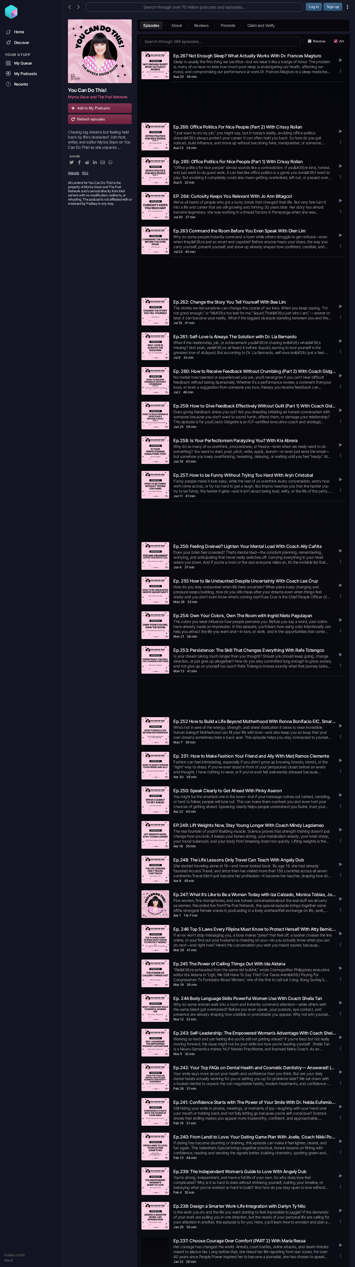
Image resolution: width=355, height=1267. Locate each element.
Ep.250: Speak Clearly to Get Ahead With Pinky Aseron (227, 790)
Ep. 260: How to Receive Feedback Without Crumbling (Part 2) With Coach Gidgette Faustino (254, 371)
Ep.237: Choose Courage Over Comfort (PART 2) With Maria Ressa (239, 1240)
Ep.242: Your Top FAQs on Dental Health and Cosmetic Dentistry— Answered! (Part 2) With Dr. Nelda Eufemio (254, 1067)
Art (341, 41)
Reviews (201, 25)
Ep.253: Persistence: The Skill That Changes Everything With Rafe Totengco (248, 650)
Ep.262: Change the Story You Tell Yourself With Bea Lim (229, 302)
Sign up (333, 7)
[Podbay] (11, 17)
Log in (314, 7)
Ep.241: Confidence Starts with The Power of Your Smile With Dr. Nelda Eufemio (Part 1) (254, 1102)
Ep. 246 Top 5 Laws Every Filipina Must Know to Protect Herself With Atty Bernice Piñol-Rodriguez (254, 929)
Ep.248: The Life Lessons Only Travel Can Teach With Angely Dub (238, 860)
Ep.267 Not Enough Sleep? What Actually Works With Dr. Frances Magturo (247, 55)
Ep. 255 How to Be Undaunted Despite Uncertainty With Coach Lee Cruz (245, 581)
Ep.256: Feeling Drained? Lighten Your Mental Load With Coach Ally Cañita (247, 546)
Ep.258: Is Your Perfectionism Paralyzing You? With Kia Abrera (235, 440)
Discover (21, 42)
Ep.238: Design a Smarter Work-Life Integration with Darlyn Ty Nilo (239, 1206)
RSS (85, 173)
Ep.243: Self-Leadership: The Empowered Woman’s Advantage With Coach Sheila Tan (254, 1033)
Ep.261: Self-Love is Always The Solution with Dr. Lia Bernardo (234, 336)
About (8, 1260)
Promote (228, 25)
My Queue (23, 63)
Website (73, 173)
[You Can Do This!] (100, 51)
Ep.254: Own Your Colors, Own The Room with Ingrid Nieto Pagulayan (242, 615)
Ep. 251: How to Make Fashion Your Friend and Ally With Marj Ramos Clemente (251, 756)
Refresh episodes (91, 119)
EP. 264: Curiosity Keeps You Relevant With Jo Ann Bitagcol (232, 196)
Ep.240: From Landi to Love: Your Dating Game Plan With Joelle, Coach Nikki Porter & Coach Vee (254, 1137)
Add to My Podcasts (93, 108)
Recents (21, 84)
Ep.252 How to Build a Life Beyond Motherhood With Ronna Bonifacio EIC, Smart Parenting (254, 721)
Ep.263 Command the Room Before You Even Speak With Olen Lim (239, 231)
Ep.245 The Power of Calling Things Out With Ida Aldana (229, 963)
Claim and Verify (261, 25)
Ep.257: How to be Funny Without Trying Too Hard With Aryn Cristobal (243, 475)
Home (19, 31)
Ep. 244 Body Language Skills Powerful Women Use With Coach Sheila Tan (247, 998)
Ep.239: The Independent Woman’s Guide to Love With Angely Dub (239, 1171)
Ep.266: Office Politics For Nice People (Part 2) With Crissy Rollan (237, 127)
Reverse (319, 41)
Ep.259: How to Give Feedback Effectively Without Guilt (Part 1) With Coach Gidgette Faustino (254, 406)
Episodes (151, 25)
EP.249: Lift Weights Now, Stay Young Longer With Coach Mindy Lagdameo (248, 825)
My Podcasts (25, 73)
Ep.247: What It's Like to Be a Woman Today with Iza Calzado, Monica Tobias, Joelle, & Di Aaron (254, 894)
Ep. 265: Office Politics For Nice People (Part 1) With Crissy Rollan (238, 161)
